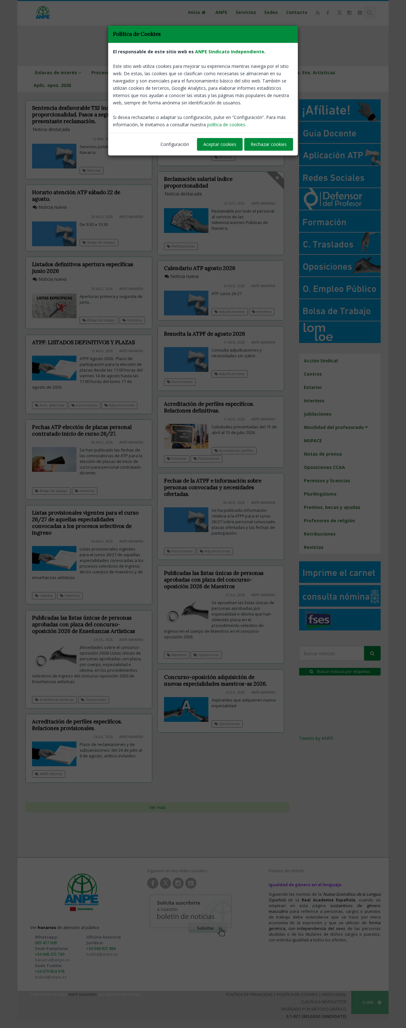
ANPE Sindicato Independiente (229, 52)
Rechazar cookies (269, 144)
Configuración (174, 144)
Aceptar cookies (219, 144)
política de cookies (226, 125)
